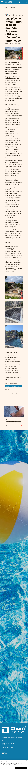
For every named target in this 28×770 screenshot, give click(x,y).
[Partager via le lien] (16, 394)
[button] (19, 2)
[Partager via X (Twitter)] (9, 394)
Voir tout (21, 403)
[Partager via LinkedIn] (12, 394)
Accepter (21, 768)
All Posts (6, 7)
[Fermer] (26, 761)
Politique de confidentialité (10, 764)
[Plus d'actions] (22, 15)
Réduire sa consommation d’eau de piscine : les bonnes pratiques (14, 421)
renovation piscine (16, 386)
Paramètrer (7, 768)
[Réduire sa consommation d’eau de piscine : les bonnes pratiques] (14, 411)
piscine (13, 7)
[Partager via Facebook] (6, 394)
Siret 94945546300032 (7, 747)
